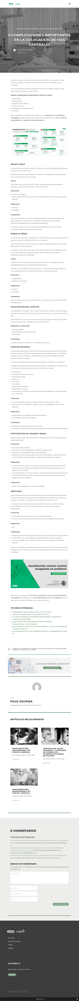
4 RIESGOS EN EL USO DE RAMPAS (24, 624)
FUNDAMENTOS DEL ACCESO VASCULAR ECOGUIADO (32, 612)
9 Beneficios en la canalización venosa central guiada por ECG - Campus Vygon (39, 855)
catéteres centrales (19, 650)
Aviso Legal (11, 938)
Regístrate (12, 974)
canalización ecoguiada (20, 648)
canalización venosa (36, 648)
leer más (15, 759)
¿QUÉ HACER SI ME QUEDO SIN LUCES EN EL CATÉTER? (32, 621)
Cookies (10, 944)
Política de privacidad (14, 941)
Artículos (43, 29)
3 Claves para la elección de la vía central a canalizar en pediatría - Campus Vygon (40, 840)
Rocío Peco (19, 796)
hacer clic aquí (26, 600)
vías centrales (31, 650)
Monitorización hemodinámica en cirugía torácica (21, 791)
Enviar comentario (60, 904)
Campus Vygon (20, 755)
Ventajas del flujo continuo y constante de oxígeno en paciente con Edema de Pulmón (54, 752)
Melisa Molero (50, 759)
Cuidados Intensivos (55, 29)
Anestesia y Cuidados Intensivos (27, 29)
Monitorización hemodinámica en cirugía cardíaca (21, 750)
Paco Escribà (27, 50)
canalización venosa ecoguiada (55, 648)
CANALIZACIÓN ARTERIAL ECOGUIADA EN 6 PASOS (31, 614)
